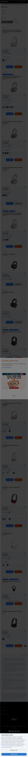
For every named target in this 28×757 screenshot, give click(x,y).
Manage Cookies (14, 750)
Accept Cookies (14, 754)
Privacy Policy (4, 745)
